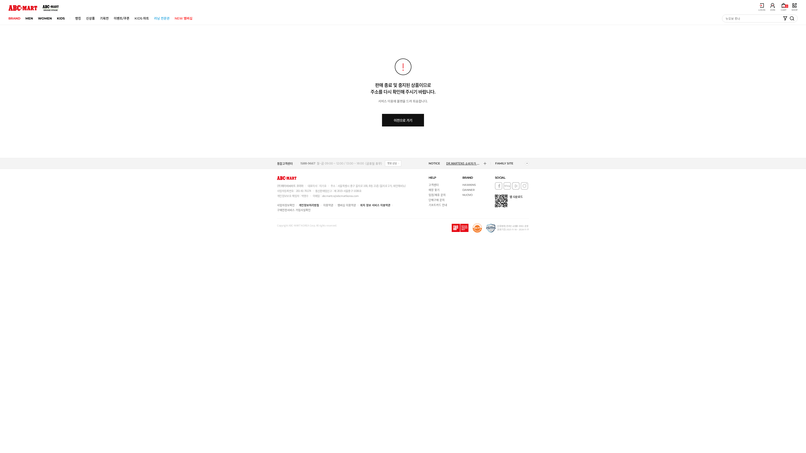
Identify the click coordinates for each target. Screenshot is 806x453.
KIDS (61, 18)
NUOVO (467, 195)
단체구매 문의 (437, 200)
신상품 (90, 18)
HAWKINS (469, 184)
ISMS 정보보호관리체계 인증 (491, 228)
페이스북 (498, 186)
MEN (29, 18)
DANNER (468, 189)
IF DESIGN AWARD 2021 (460, 228)
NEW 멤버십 (183, 18)
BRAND (14, 18)
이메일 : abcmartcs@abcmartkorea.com (336, 196)
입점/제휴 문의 (437, 195)
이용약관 (328, 205)
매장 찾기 (434, 190)
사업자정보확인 (286, 205)
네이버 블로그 (507, 186)
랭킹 (78, 18)
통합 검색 (792, 18)
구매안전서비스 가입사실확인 (294, 210)
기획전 (104, 18)
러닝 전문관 (162, 18)
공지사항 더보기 (485, 163)
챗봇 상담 (392, 163)
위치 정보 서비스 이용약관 (375, 205)
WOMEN (45, 18)
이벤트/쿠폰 (122, 18)
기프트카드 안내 (438, 205)
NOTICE (434, 163)
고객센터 (434, 185)
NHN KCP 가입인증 (477, 228)
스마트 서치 (785, 18)
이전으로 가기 (403, 120)
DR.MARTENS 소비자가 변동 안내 (463, 163)
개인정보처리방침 (309, 205)
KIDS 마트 (142, 18)
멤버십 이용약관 (347, 205)
